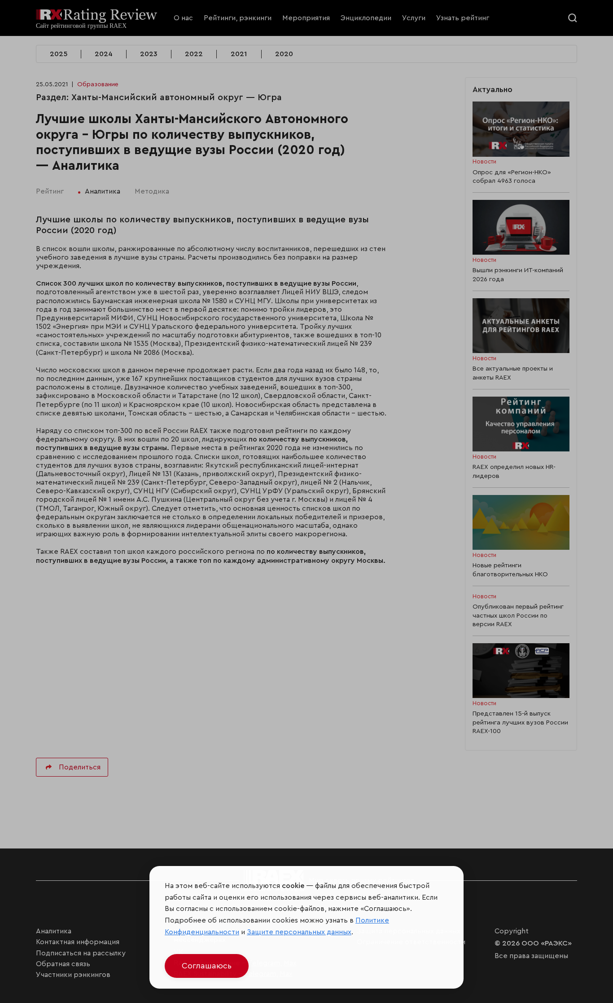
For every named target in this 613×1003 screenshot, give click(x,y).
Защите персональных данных (299, 932)
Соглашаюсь (207, 966)
